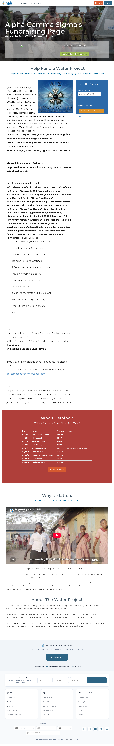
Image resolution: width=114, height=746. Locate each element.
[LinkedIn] (107, 729)
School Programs (48, 710)
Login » (79, 117)
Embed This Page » (86, 105)
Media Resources (83, 697)
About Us (18, 3)
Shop (80, 710)
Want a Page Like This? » (92, 110)
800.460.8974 (40, 666)
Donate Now (58, 657)
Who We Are (11, 697)
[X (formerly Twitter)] (101, 729)
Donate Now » (57, 470)
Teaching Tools (82, 702)
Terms (70, 739)
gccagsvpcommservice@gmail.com (26, 373)
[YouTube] (95, 729)
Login (108, 3)
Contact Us (27, 3)
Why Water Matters (12, 710)
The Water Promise (12, 702)
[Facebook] (84, 729)
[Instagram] (89, 729)
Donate (99, 3)
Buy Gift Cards (47, 702)
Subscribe (96, 680)
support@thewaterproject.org (59, 666)
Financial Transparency (14, 714)
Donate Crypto (47, 714)
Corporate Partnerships (49, 706)
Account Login (82, 714)
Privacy (66, 739)
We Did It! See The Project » (74, 54)
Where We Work (12, 706)
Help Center (77, 666)
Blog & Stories (82, 706)
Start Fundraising (48, 697)
